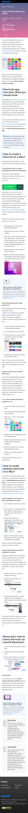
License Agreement (6, 787)
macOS (8, 313)
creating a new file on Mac (12, 210)
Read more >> (10, 297)
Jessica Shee (10, 29)
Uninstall (17, 787)
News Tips (10, 6)
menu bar (13, 124)
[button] (12, 187)
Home (4, 6)
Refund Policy (4, 785)
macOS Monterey (9, 51)
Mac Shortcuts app (17, 99)
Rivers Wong (10, 25)
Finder (8, 124)
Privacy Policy (18, 785)
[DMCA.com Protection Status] (6, 806)
